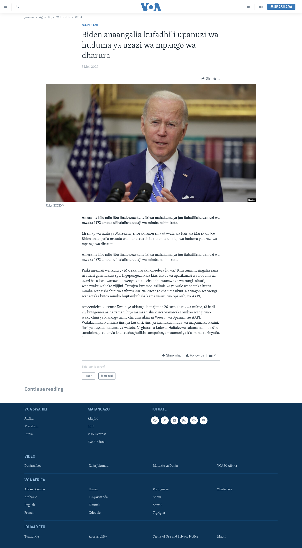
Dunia (28, 434)
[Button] (210, 78)
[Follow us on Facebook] (155, 420)
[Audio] (261, 7)
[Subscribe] (203, 420)
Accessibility (98, 536)
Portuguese (161, 489)
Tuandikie (31, 536)
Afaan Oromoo (34, 489)
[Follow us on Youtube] (174, 420)
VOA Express (97, 434)
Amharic (30, 497)
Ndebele (95, 513)
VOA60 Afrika (227, 466)
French (29, 513)
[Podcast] (194, 420)
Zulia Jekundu (98, 466)
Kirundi (94, 505)
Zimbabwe (224, 489)
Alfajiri (93, 418)
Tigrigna (159, 513)
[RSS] (184, 420)
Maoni (221, 536)
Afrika (29, 418)
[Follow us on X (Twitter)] (164, 420)
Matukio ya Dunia (165, 466)
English (29, 505)
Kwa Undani (96, 442)
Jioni (91, 426)
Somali (158, 505)
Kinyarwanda (98, 497)
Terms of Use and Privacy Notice (175, 536)
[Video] (248, 7)
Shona (157, 497)
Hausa (93, 489)
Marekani (90, 25)
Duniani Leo (32, 466)
